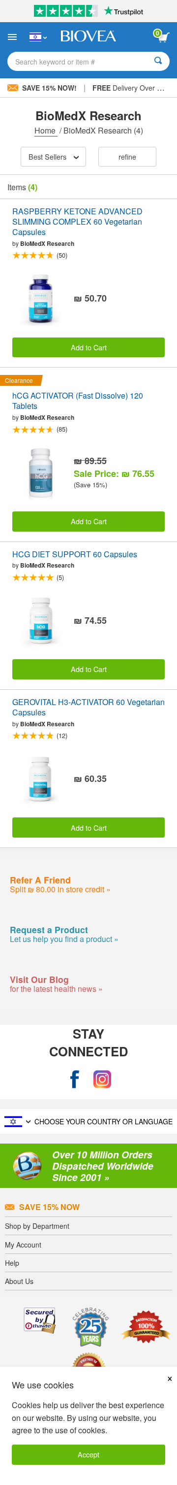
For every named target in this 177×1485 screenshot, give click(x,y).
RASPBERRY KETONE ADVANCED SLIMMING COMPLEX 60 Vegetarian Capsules (77, 221)
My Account (23, 1244)
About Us (19, 1281)
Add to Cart (89, 347)
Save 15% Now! (49, 88)
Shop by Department (37, 1226)
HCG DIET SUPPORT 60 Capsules (74, 554)
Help (12, 1263)
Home (46, 130)
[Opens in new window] (75, 1079)
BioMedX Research (47, 243)
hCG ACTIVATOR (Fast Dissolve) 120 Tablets (77, 401)
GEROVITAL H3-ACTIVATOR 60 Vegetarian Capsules (88, 707)
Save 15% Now (49, 1207)
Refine (127, 156)
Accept (88, 1454)
